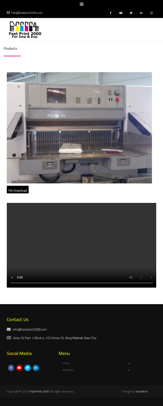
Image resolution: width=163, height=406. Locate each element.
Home (66, 363)
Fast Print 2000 (39, 391)
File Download (17, 190)
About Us (68, 369)
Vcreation (142, 391)
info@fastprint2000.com (26, 13)
